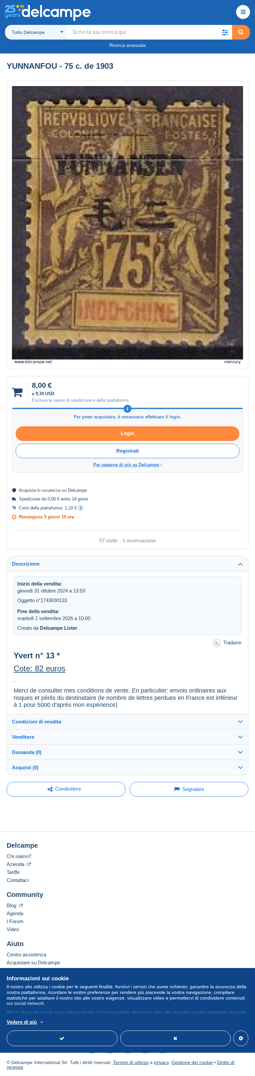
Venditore (23, 737)
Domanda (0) (27, 752)
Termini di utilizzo (131, 1062)
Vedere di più (22, 1022)
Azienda (16, 864)
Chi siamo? (19, 856)
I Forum (15, 921)
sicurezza (51, 490)
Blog (12, 905)
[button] (224, 32)
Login (127, 433)
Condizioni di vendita (36, 721)
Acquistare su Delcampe (33, 962)
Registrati (127, 451)
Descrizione (26, 564)
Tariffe (13, 872)
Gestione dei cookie (192, 1062)
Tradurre (232, 642)
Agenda (15, 913)
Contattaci (18, 880)
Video (13, 929)
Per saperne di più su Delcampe (126, 464)
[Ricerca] (240, 32)
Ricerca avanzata (127, 45)
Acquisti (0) (25, 767)
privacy (161, 1062)
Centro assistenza (26, 954)
